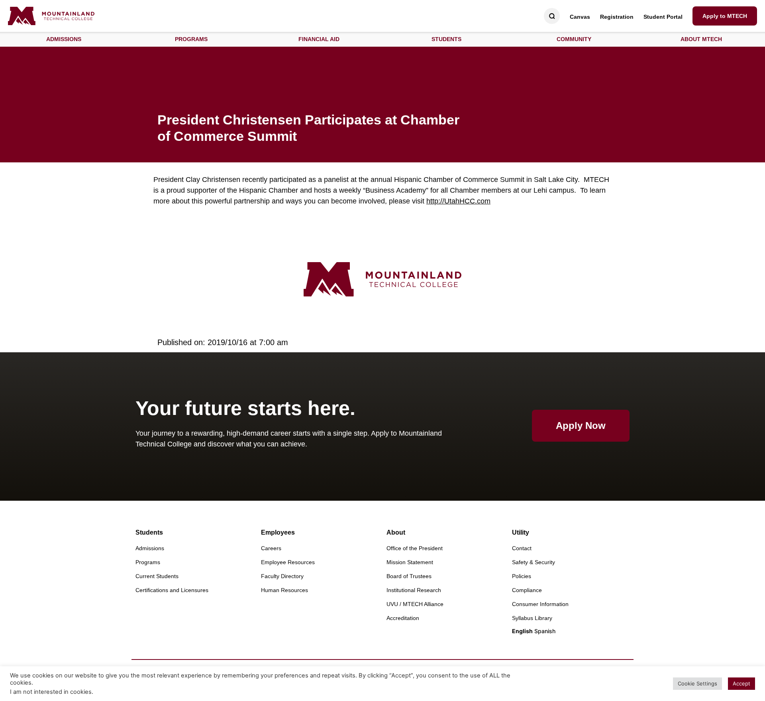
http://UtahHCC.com (458, 201)
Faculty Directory (282, 576)
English (522, 631)
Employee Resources (288, 562)
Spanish (544, 631)
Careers (271, 548)
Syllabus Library (532, 618)
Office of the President (414, 548)
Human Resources (284, 590)
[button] (64, 39)
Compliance (527, 590)
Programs (147, 562)
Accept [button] (741, 683)
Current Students (156, 576)
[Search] (552, 16)
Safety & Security (533, 562)
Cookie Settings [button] (697, 683)
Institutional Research (413, 590)
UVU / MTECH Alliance (414, 604)
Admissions (149, 548)
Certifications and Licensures (171, 590)
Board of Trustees (409, 576)
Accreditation (402, 618)
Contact (522, 548)
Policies (521, 576)
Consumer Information (540, 604)
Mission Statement (409, 562)
